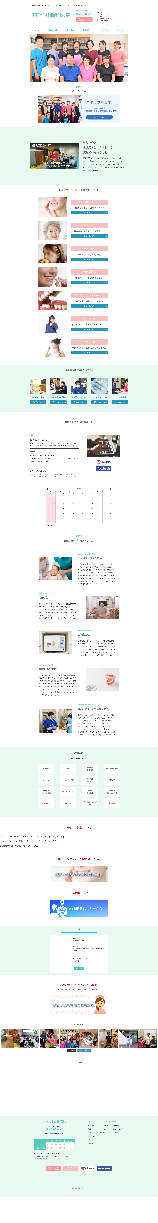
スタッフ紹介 (103, 30)
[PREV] (47, 489)
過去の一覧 (79, 968)
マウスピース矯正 (68, 780)
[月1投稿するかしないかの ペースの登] (147, 1038)
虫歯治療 (46, 769)
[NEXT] (110, 489)
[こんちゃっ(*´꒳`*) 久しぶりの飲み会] (88, 1038)
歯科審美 (116, 1125)
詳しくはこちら (99, 117)
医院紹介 (90, 1129)
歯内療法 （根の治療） (90, 768)
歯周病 (68, 769)
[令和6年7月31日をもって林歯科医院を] (10, 1038)
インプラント (46, 780)
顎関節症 (112, 780)
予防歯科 (68, 803)
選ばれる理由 (54, 30)
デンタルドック (46, 803)
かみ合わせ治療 (112, 769)
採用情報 (90, 1143)
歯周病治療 (104, 1125)
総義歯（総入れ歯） (90, 792)
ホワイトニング (68, 792)
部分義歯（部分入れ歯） (112, 792)
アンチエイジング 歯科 (90, 803)
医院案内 (86, 30)
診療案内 (70, 30)
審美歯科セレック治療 (46, 792)
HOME (37, 30)
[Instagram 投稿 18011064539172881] (69, 1038)
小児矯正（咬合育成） (90, 780)
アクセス (120, 30)
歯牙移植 (112, 803)
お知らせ (90, 1132)
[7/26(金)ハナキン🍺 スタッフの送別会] (29, 1038)
